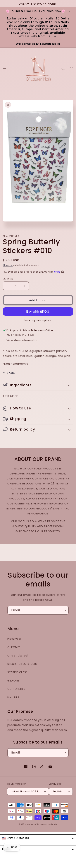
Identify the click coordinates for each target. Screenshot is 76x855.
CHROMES (13, 647)
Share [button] (11, 373)
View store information (22, 340)
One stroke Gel (17, 655)
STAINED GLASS (17, 672)
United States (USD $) (24, 791)
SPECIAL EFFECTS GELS (22, 664)
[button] (5, 68)
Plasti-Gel (14, 639)
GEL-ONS (13, 680)
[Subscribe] (64, 610)
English (57, 791)
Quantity (8, 278)
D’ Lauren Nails (32, 824)
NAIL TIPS (13, 697)
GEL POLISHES (16, 689)
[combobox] (38, 838)
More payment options (38, 320)
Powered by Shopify (48, 824)
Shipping (8, 265)
